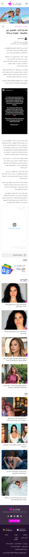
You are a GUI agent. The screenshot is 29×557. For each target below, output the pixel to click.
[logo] (14, 4)
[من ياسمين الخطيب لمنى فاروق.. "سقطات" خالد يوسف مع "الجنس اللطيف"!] (14, 406)
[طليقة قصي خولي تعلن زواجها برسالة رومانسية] (14, 320)
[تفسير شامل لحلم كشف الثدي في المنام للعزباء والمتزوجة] (14, 459)
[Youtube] (11, 516)
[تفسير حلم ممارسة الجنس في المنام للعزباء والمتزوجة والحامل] (14, 486)
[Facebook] (18, 516)
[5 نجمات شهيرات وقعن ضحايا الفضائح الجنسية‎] (14, 433)
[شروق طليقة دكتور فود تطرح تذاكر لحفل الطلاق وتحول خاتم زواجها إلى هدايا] (14, 347)
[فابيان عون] (25, 38)
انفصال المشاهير (17, 255)
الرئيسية (25, 26)
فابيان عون (21, 38)
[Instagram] (14, 516)
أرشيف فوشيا (18, 26)
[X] (21, 516)
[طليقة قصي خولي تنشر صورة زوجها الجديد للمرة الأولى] (14, 293)
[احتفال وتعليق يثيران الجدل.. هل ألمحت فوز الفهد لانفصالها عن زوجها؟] (14, 374)
